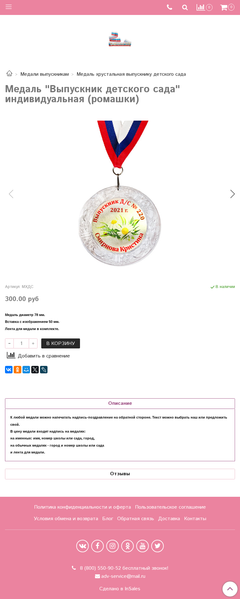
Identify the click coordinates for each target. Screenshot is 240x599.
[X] (35, 369)
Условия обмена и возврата (66, 518)
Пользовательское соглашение (170, 507)
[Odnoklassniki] (127, 546)
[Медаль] (120, 195)
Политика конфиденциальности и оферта (82, 507)
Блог (107, 518)
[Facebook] (97, 546)
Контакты (195, 518)
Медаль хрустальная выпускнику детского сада (131, 74)
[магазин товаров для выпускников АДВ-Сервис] (120, 37)
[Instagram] (112, 546)
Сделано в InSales (119, 589)
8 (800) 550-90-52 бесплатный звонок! (123, 568)
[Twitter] (157, 546)
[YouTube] (142, 546)
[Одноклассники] (17, 369)
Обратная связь (135, 518)
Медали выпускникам (44, 74)
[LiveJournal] (44, 369)
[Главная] (9, 74)
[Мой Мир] (26, 369)
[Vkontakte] (82, 546)
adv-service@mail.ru (123, 576)
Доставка (169, 518)
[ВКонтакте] (8, 369)
